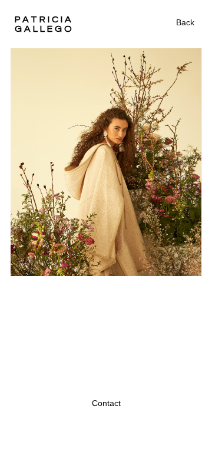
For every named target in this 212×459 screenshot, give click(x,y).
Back (185, 22)
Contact (106, 403)
